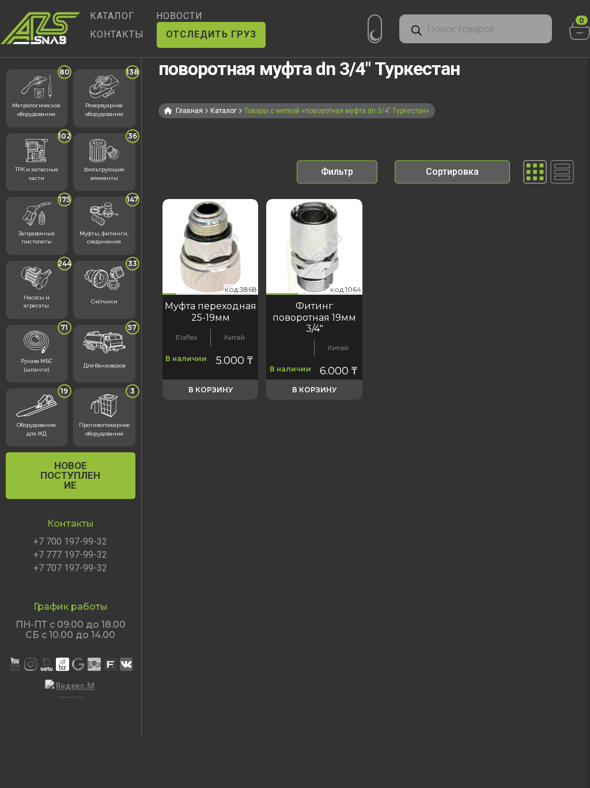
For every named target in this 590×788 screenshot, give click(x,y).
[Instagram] (30, 664)
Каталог (223, 111)
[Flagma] (110, 664)
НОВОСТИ (179, 15)
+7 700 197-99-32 (70, 541)
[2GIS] (94, 664)
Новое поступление (70, 475)
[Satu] (47, 664)
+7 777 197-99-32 (70, 555)
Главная (189, 111)
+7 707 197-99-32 (70, 568)
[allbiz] (62, 664)
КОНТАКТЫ (117, 34)
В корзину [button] (210, 389)
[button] (169, 294)
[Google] (78, 664)
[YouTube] (14, 664)
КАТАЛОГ (112, 15)
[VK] (126, 664)
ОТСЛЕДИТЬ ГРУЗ (211, 34)
